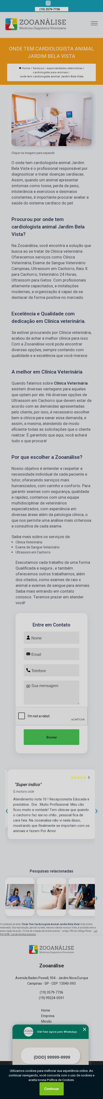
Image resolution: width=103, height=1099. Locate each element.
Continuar (51, 1089)
